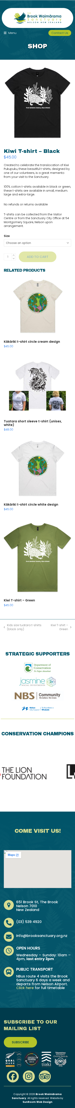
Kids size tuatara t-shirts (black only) (23, 627)
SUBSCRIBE (20, 1042)
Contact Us (59, 33)
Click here (25, 987)
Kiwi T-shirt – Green (58, 627)
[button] (10, 33)
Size (7, 236)
